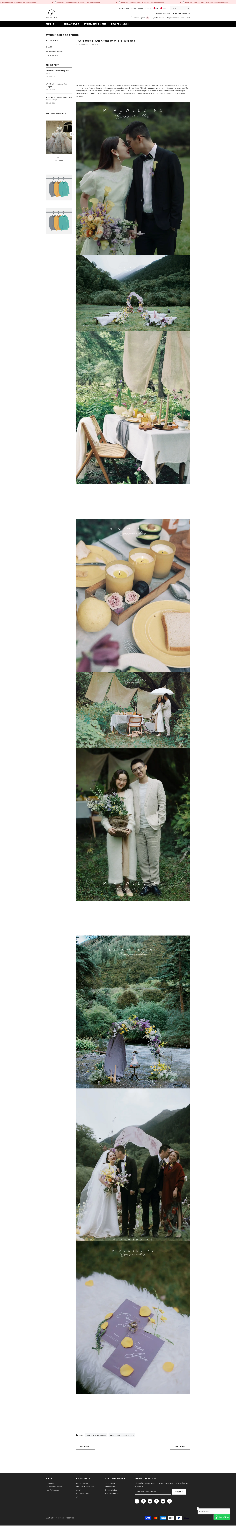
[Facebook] (137, 1501)
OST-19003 (59, 160)
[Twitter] (169, 1501)
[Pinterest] (150, 1501)
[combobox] (178, 8)
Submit (179, 1492)
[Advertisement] (133, 66)
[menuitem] (59, 47)
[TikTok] (156, 1501)
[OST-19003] (59, 137)
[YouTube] (163, 1501)
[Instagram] (143, 1501)
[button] (71, 134)
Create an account (182, 18)
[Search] (180, 8)
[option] (59, 142)
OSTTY (59, 157)
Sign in (170, 18)
